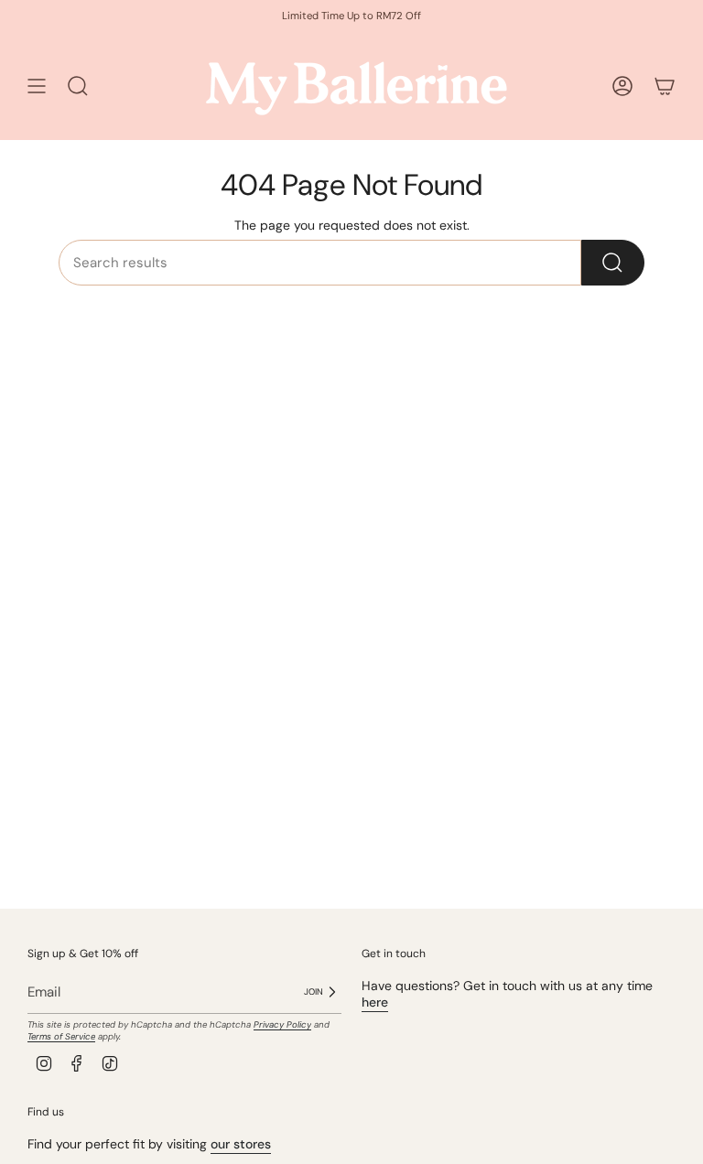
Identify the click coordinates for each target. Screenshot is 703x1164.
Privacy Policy (282, 1024)
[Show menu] (36, 86)
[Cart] (665, 86)
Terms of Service (61, 1036)
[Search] (612, 263)
